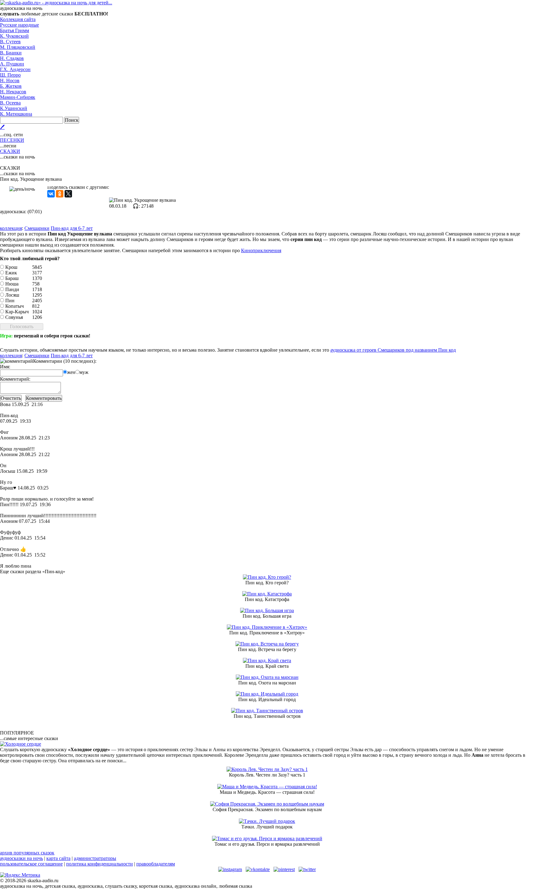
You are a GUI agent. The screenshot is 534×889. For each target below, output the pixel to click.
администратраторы (95, 858)
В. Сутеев (10, 41)
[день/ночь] (22, 189)
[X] (68, 193)
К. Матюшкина (16, 113)
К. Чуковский (14, 36)
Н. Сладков (12, 58)
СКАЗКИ (10, 151)
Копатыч (14, 306)
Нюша (12, 283)
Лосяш (12, 295)
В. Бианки (11, 52)
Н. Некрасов (13, 91)
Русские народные (19, 25)
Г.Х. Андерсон (15, 69)
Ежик (11, 272)
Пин (10, 300)
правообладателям (155, 863)
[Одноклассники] (59, 193)
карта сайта (58, 858)
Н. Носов (9, 80)
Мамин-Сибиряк (17, 97)
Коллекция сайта (18, 19)
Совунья (14, 317)
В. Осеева (10, 102)
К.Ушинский (13, 108)
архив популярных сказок (27, 852)
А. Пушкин (12, 63)
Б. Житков (11, 86)
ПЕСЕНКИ (12, 140)
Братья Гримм (14, 30)
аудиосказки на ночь (21, 858)
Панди (12, 289)
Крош (11, 267)
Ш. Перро (10, 75)
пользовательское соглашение (31, 863)
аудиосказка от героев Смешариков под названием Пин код (393, 350)
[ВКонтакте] (51, 193)
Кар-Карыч (17, 311)
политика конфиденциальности (99, 863)
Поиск (71, 120)
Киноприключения (261, 250)
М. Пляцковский (17, 47)
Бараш (12, 278)
